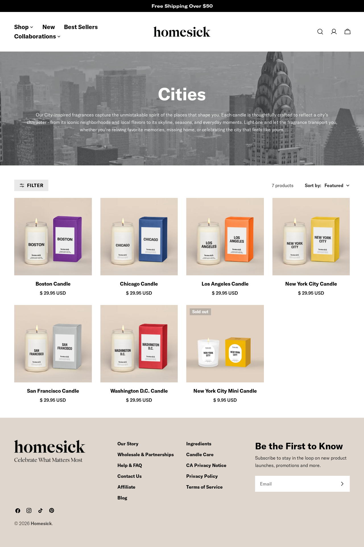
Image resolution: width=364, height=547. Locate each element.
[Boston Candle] (53, 237)
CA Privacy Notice (206, 465)
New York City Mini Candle (225, 391)
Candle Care (200, 454)
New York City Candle (311, 283)
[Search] (320, 31)
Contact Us (129, 476)
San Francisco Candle (53, 391)
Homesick (41, 523)
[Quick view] (82, 212)
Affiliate (126, 487)
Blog (122, 498)
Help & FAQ (129, 465)
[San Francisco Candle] (53, 344)
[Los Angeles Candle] (225, 237)
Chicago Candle (139, 283)
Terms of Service (204, 487)
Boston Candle (53, 283)
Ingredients (198, 443)
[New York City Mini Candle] (225, 344)
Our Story (127, 443)
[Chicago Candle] (139, 237)
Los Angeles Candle (225, 283)
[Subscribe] (342, 484)
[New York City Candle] (311, 237)
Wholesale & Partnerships (145, 454)
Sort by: (313, 185)
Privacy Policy (202, 476)
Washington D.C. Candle (139, 391)
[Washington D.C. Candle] (139, 344)
